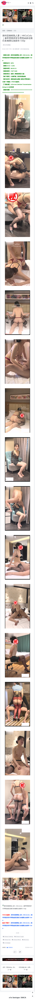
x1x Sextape (7, 943)
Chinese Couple (20, 936)
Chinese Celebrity (8, 936)
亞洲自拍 (9, 30)
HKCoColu (26, 940)
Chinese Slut (7, 940)
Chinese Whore (17, 940)
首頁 (3, 30)
